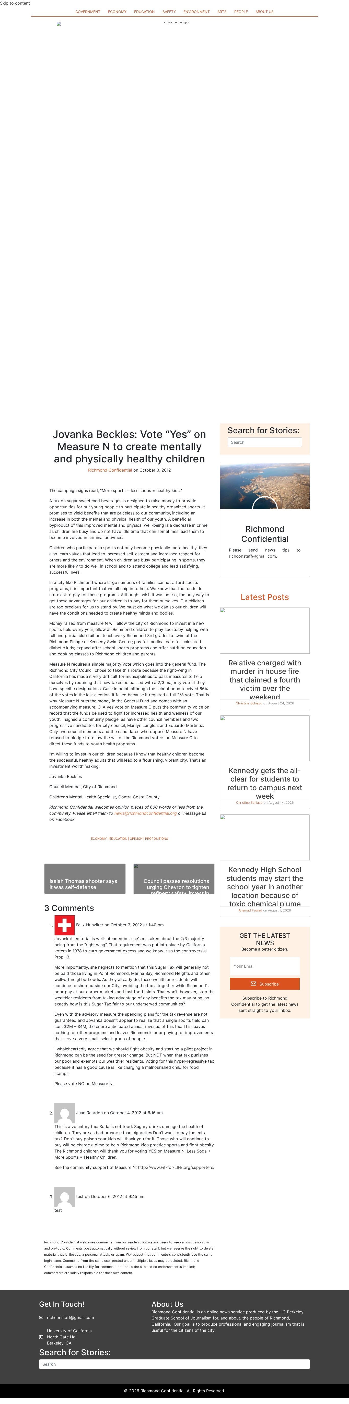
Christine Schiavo (249, 703)
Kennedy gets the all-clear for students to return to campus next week (264, 783)
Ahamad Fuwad (250, 910)
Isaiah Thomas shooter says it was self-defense (83, 884)
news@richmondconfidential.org (145, 813)
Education (118, 839)
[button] (265, 984)
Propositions (156, 839)
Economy (99, 839)
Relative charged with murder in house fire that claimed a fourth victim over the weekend (264, 679)
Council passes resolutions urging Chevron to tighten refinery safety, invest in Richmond (176, 890)
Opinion (136, 839)
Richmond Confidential (110, 470)
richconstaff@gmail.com (252, 556)
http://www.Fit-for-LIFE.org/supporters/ (176, 1167)
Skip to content (15, 3)
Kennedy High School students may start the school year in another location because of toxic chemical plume (264, 886)
